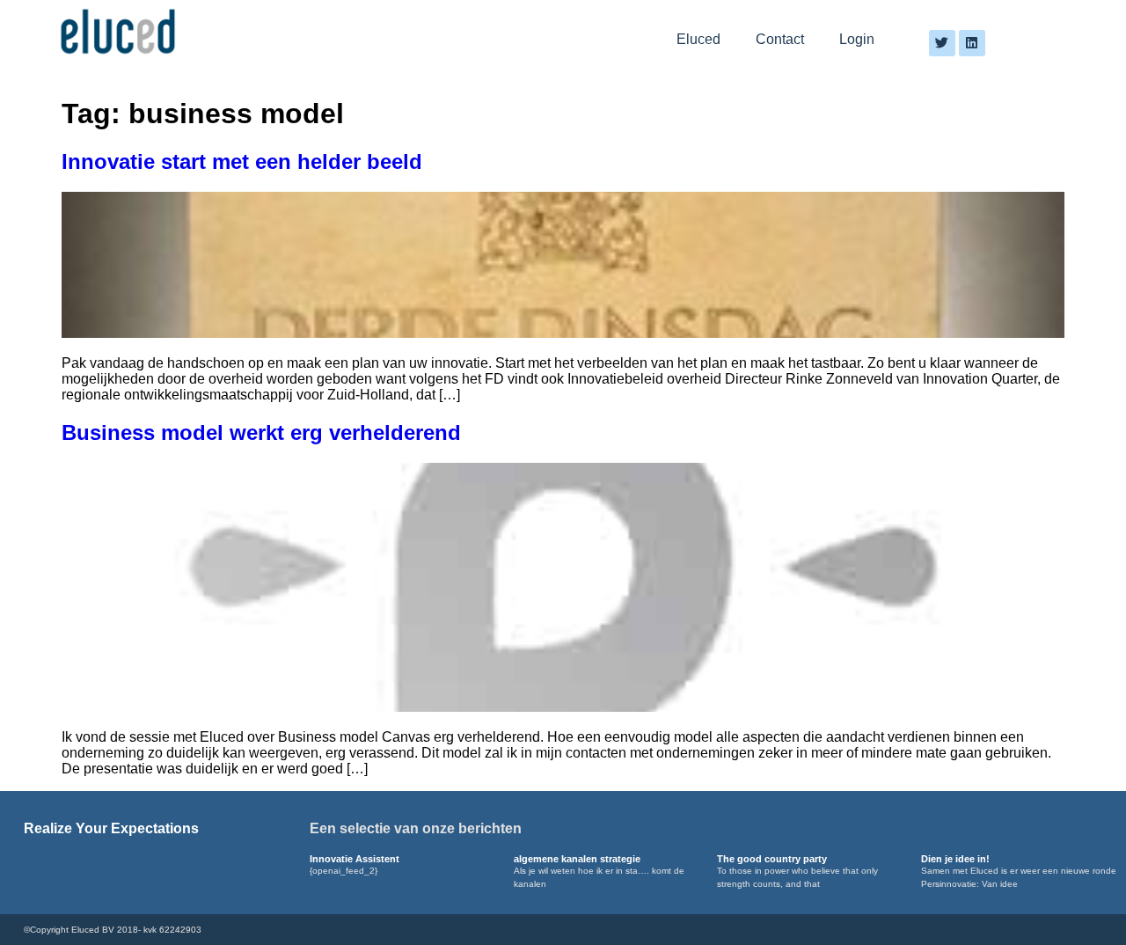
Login (856, 39)
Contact (780, 39)
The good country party (772, 858)
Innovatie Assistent (354, 858)
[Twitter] (942, 43)
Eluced (698, 39)
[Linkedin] (972, 43)
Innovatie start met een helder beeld (242, 161)
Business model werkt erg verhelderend (261, 432)
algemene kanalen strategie (577, 858)
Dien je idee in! (955, 858)
